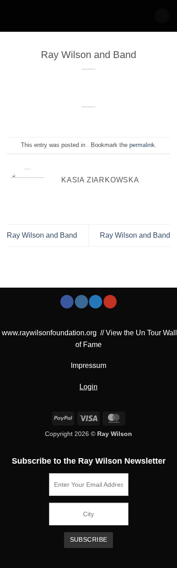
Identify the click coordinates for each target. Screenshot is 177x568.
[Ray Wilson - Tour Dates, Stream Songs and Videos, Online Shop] (45, 16)
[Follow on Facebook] (67, 301)
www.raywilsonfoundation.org (49, 333)
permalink (142, 145)
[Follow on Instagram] (81, 301)
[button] (162, 16)
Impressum (88, 365)
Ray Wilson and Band (42, 235)
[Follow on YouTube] (110, 301)
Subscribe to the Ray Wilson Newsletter (89, 460)
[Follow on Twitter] (95, 301)
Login (88, 387)
